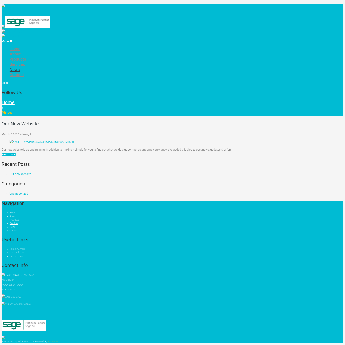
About (15, 54)
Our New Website (20, 124)
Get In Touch (16, 256)
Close (5, 82)
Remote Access (17, 249)
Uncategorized (19, 193)
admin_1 (25, 134)
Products (18, 59)
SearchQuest (54, 341)
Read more (9, 154)
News (15, 69)
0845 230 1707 (14, 31)
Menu (5, 41)
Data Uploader (17, 252)
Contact (17, 74)
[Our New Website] (42, 142)
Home (15, 48)
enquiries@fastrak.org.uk (21, 36)
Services (17, 64)
